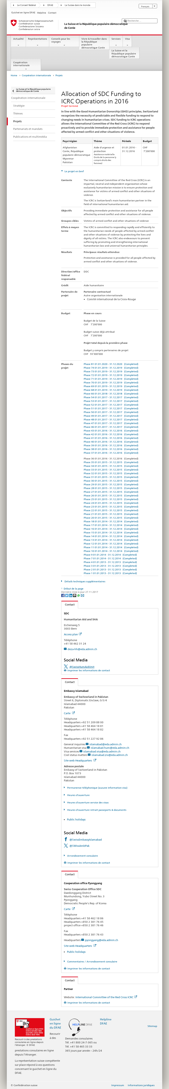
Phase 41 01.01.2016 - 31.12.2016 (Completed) (111, 438)
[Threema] (75, 595)
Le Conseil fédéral (26, 5)
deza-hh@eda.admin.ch (82, 649)
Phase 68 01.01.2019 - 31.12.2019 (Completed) (111, 390)
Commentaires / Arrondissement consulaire (92, 961)
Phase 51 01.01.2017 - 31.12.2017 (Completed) (111, 408)
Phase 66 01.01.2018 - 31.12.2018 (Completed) (111, 393)
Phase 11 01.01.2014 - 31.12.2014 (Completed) (111, 547)
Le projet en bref (74, 171)
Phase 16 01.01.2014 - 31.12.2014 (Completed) (111, 528)
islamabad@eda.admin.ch (105, 744)
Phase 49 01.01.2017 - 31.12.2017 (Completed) (111, 415)
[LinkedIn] (71, 595)
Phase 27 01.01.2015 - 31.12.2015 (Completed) (111, 491)
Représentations (37, 38)
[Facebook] (63, 595)
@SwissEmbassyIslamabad (85, 839)
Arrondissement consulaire (82, 855)
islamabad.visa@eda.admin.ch (102, 751)
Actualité (18, 38)
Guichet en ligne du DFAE (55, 1023)
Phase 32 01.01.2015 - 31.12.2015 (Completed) (111, 473)
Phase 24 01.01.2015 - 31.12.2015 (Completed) (111, 503)
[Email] (82, 595)
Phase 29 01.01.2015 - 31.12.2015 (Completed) (111, 484)
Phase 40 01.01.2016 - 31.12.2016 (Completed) (111, 441)
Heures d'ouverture (78, 795)
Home (14, 75)
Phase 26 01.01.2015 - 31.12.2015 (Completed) (111, 495)
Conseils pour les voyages (60, 40)
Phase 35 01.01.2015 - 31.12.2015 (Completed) (111, 462)
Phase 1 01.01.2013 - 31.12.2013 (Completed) (110, 573)
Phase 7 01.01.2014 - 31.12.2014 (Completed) (110, 558)
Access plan (71, 634)
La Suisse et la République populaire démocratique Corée (123, 53)
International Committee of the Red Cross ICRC (104, 997)
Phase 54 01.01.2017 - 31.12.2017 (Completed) (111, 397)
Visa (127, 38)
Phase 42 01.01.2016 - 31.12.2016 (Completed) (111, 434)
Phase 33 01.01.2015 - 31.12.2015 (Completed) (111, 469)
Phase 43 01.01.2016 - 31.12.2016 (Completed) (111, 430)
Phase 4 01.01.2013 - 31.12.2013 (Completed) (110, 562)
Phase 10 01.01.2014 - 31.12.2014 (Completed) (111, 551)
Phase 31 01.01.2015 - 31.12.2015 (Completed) (111, 477)
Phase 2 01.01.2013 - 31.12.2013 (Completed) (110, 569)
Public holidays (76, 819)
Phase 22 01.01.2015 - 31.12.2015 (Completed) (111, 510)
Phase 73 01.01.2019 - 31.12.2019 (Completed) (111, 371)
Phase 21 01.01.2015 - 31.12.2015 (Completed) (111, 514)
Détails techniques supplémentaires (84, 581)
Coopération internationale (21, 64)
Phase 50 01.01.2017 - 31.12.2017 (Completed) (111, 412)
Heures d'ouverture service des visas (87, 802)
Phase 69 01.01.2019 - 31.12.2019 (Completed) (111, 386)
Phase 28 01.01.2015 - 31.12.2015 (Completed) (111, 488)
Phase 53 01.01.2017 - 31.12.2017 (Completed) (111, 401)
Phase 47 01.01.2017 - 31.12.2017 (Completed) (111, 423)
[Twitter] (67, 595)
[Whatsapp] (79, 595)
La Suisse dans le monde (77, 5)
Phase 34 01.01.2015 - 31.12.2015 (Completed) (111, 466)
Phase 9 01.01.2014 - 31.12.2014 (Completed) (110, 554)
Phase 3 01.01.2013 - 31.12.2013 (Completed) (110, 565)
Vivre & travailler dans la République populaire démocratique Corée (94, 43)
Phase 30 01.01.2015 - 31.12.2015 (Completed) (111, 480)
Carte (67, 713)
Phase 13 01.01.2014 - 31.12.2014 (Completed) (111, 540)
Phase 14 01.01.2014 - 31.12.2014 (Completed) (111, 536)
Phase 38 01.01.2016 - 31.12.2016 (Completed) (111, 449)
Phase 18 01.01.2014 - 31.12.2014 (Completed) (111, 521)
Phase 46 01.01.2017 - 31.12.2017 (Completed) (111, 427)
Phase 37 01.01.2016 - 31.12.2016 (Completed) (111, 452)
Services (116, 38)
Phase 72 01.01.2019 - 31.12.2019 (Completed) (111, 375)
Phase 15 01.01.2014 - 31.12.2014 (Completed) (111, 532)
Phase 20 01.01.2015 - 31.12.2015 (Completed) (111, 517)
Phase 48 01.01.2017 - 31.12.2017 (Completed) (111, 419)
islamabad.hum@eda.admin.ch (110, 747)
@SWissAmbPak (79, 845)
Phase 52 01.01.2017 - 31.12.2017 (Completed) (111, 404)
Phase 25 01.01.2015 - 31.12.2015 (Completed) (111, 499)
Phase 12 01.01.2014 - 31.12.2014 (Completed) (111, 543)
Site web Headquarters (78, 760)
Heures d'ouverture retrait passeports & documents (96, 809)
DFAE (50, 5)
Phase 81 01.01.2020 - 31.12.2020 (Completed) (111, 364)
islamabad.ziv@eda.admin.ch (110, 755)
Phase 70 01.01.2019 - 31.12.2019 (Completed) (111, 382)
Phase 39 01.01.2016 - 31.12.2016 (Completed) (111, 445)
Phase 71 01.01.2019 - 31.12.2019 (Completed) (111, 378)
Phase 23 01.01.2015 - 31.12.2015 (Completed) (111, 506)
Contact (68, 604)
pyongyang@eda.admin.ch (101, 940)
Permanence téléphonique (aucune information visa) (97, 787)
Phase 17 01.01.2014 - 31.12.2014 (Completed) (111, 525)
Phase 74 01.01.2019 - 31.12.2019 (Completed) (111, 367)
